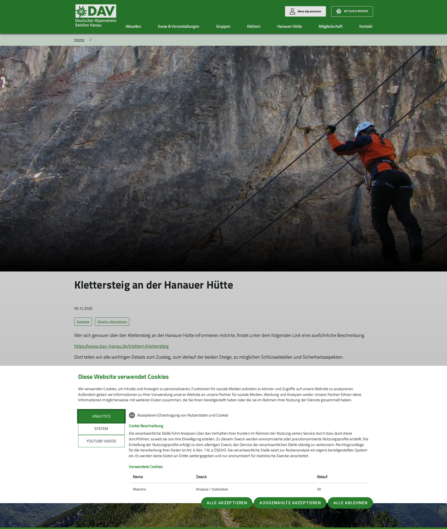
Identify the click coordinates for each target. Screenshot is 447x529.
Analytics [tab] (101, 416)
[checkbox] (249, 415)
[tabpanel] (249, 452)
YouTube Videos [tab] (101, 441)
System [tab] (101, 429)
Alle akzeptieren (227, 503)
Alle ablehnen (350, 503)
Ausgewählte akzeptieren (290, 503)
